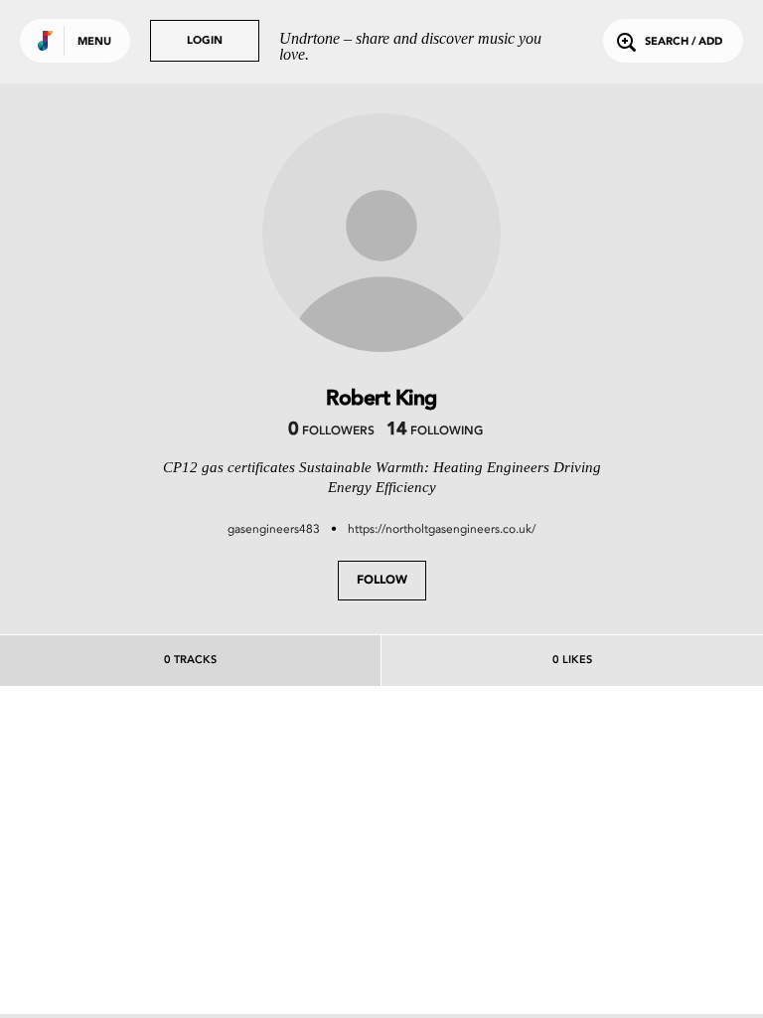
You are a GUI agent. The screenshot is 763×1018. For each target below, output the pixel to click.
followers (331, 431)
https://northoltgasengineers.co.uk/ (441, 529)
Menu (94, 42)
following (434, 431)
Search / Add (683, 42)
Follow (382, 581)
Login (205, 41)
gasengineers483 (274, 529)
